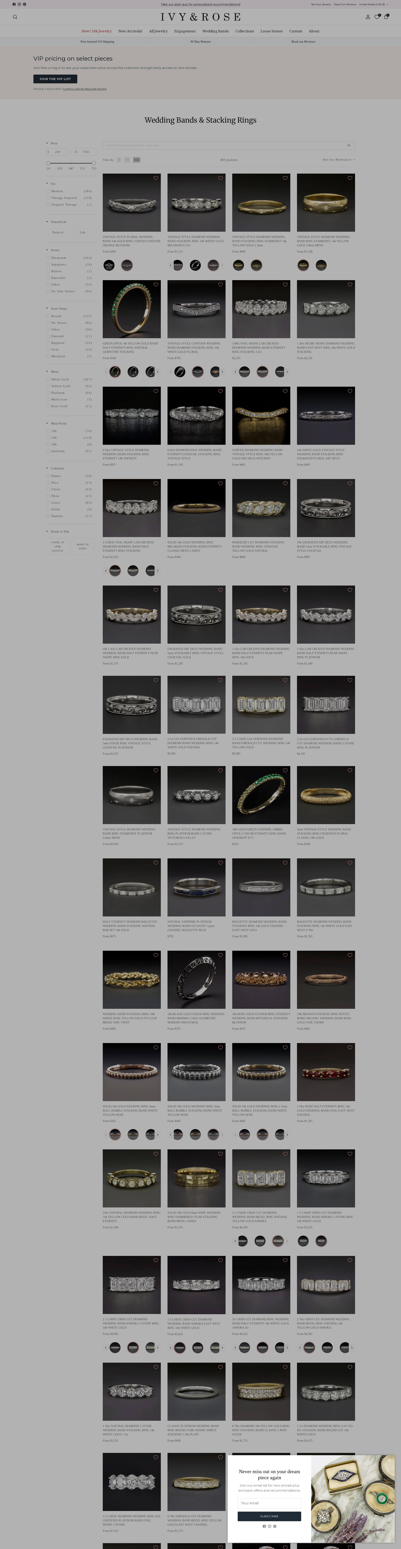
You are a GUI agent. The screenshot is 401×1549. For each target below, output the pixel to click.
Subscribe (269, 1516)
